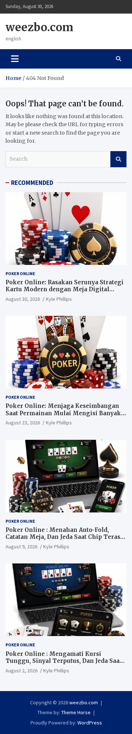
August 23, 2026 (23, 422)
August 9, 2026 (21, 546)
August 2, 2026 (21, 670)
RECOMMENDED (32, 183)
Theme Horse (76, 712)
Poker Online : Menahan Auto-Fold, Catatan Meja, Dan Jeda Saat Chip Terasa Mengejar (65, 537)
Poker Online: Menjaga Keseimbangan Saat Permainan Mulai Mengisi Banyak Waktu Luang (63, 413)
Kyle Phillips (59, 299)
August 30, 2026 (23, 299)
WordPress (89, 722)
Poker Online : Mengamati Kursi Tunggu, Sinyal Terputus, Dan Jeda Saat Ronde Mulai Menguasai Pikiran (64, 661)
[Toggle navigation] (15, 58)
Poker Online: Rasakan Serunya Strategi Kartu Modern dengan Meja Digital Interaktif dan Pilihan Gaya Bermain (65, 289)
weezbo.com (39, 27)
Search (118, 159)
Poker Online (20, 273)
